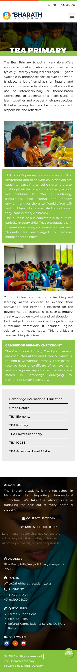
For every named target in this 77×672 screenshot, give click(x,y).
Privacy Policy (18, 619)
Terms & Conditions (22, 614)
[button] (72, 16)
